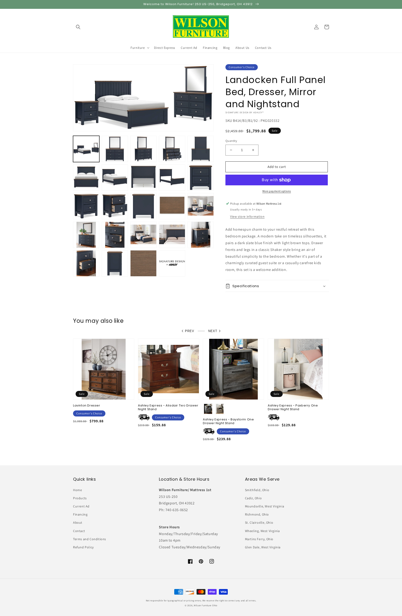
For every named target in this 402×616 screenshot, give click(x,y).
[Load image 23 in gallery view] (143, 263)
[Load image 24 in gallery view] (172, 263)
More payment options (276, 191)
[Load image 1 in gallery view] (86, 149)
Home (77, 490)
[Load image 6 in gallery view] (86, 177)
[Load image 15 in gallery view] (201, 206)
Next (212, 331)
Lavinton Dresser (86, 406)
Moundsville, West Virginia (264, 506)
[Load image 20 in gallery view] (201, 235)
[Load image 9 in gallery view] (172, 177)
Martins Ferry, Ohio (259, 539)
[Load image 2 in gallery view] (115, 149)
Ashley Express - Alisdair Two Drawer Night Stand (168, 408)
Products (80, 498)
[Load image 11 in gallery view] (86, 206)
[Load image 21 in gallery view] (86, 263)
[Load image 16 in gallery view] (86, 235)
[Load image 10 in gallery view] (201, 177)
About (77, 522)
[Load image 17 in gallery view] (115, 235)
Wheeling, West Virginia (262, 531)
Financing (80, 514)
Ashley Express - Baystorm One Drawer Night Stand (228, 422)
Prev (189, 331)
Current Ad (81, 506)
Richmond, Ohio (257, 514)
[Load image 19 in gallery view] (172, 235)
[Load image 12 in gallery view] (115, 206)
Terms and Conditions (89, 539)
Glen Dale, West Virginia (263, 547)
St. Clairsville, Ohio (259, 522)
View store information (247, 216)
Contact (79, 531)
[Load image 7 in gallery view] (115, 177)
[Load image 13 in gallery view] (143, 206)
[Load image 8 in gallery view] (143, 177)
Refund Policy (83, 547)
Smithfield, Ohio (257, 490)
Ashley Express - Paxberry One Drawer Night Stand (293, 408)
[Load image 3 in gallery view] (143, 149)
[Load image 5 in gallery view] (201, 149)
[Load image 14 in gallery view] (172, 206)
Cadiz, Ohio (253, 498)
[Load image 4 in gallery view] (172, 149)
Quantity (231, 141)
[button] (78, 27)
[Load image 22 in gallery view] (115, 263)
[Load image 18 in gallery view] (143, 235)
